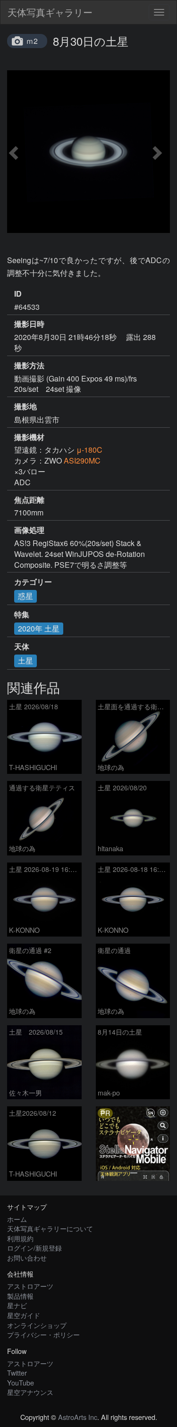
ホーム (17, 1219)
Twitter (17, 1372)
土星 (25, 660)
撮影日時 (29, 324)
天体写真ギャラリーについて (50, 1228)
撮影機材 (29, 437)
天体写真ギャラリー (50, 12)
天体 (21, 646)
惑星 (25, 595)
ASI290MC (82, 460)
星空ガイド (23, 1315)
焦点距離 (29, 500)
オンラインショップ (37, 1325)
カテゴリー (33, 582)
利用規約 (20, 1238)
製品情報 (20, 1296)
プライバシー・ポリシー (43, 1334)
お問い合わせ (27, 1257)
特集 (21, 614)
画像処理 (29, 530)
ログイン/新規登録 (34, 1248)
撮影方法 (29, 365)
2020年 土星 (38, 628)
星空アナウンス (30, 1392)
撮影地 (25, 406)
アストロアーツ (30, 1286)
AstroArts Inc (77, 1417)
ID (18, 294)
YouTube (20, 1382)
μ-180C (89, 449)
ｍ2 (32, 40)
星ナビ (17, 1305)
